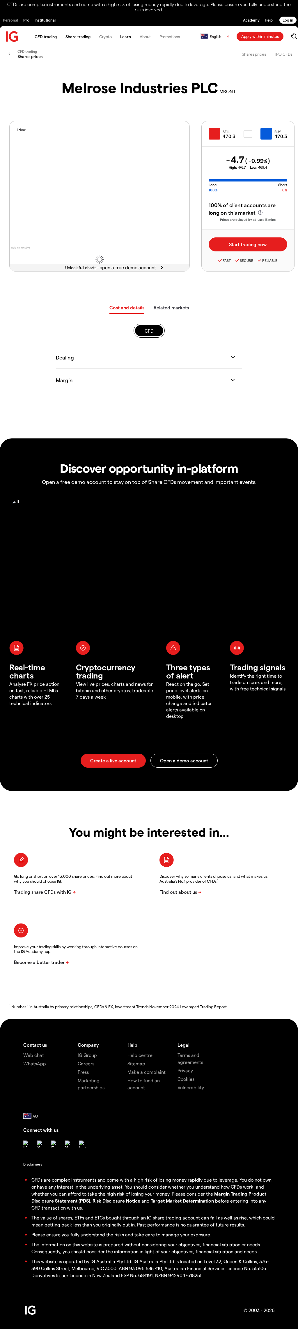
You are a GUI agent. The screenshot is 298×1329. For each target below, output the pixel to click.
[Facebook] (54, 1144)
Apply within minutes (260, 36)
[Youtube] (68, 1144)
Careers (86, 1063)
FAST (227, 260)
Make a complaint (146, 1072)
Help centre (139, 1055)
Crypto (105, 36)
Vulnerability (191, 1087)
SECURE (246, 260)
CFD (149, 331)
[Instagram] (82, 1144)
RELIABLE (269, 260)
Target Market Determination (182, 1200)
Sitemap (136, 1063)
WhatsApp (34, 1063)
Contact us (35, 1045)
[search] (294, 36)
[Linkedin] (26, 1144)
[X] (40, 1144)
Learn (125, 36)
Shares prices (254, 54)
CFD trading (46, 36)
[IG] (12, 36)
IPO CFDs (283, 54)
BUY (277, 132)
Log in (288, 20)
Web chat (33, 1055)
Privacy (185, 1070)
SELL (226, 132)
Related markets (171, 307)
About (145, 36)
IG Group (87, 1055)
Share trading (78, 36)
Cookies (186, 1079)
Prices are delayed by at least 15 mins (248, 219)
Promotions (169, 36)
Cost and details (126, 307)
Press (83, 1072)
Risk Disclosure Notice (116, 1200)
